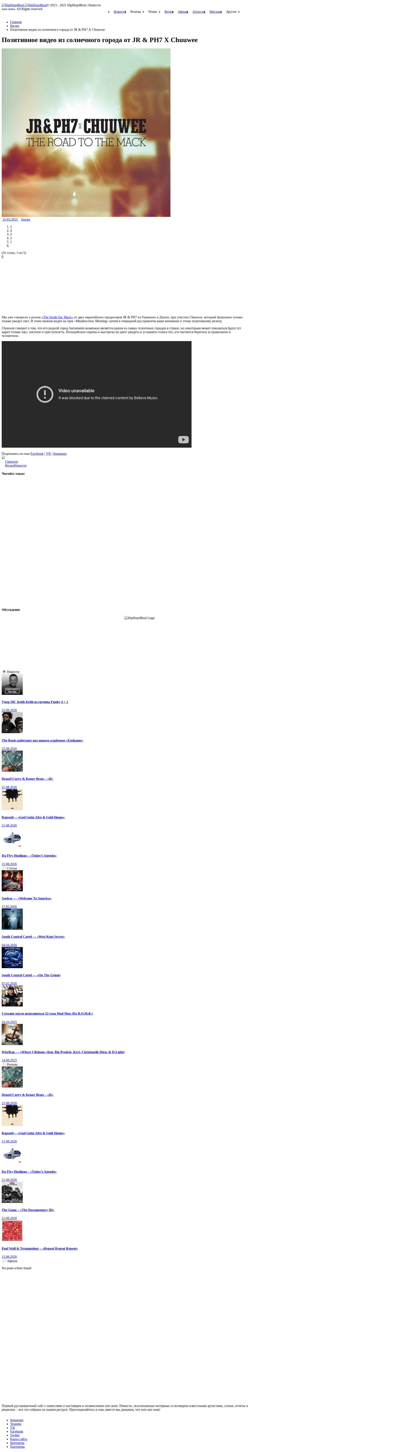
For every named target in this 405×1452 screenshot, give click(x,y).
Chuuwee (11, 461)
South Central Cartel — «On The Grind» (31, 975)
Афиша (183, 11)
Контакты (17, 1443)
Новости (120, 11)
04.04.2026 (9, 945)
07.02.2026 (9, 983)
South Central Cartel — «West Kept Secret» (33, 936)
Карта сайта (18, 1439)
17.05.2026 (9, 906)
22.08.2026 (9, 748)
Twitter (15, 1435)
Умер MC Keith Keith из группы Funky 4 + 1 (35, 702)
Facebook (37, 453)
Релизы (12, 1064)
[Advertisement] (33, 285)
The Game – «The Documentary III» (28, 1210)
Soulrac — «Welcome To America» (26, 898)
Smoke (25, 219)
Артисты (198, 11)
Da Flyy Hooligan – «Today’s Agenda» (29, 855)
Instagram (59, 453)
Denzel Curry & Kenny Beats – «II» (27, 779)
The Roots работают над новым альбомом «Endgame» (42, 740)
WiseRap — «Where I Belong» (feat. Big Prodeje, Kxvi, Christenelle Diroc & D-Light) (63, 1052)
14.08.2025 (9, 1060)
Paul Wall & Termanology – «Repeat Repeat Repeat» (40, 1248)
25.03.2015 (11, 219)
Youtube (15, 1424)
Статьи (12, 868)
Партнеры (17, 1446)
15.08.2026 (9, 1256)
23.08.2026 (9, 710)
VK (48, 453)
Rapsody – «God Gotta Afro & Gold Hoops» (33, 817)
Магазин (215, 11)
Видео (169, 11)
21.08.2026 (9, 787)
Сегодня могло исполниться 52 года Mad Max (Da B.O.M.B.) (47, 1013)
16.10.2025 (9, 1022)
